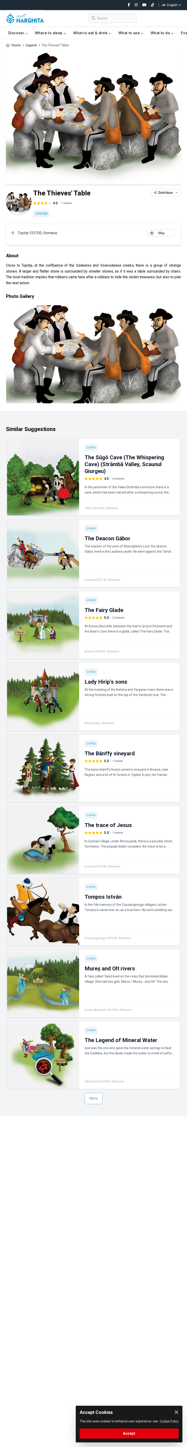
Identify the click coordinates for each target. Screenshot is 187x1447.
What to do (161, 33)
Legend (31, 45)
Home (16, 45)
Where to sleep (49, 33)
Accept (129, 1433)
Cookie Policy (169, 1421)
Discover (16, 33)
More (93, 1098)
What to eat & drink (91, 33)
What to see (129, 33)
